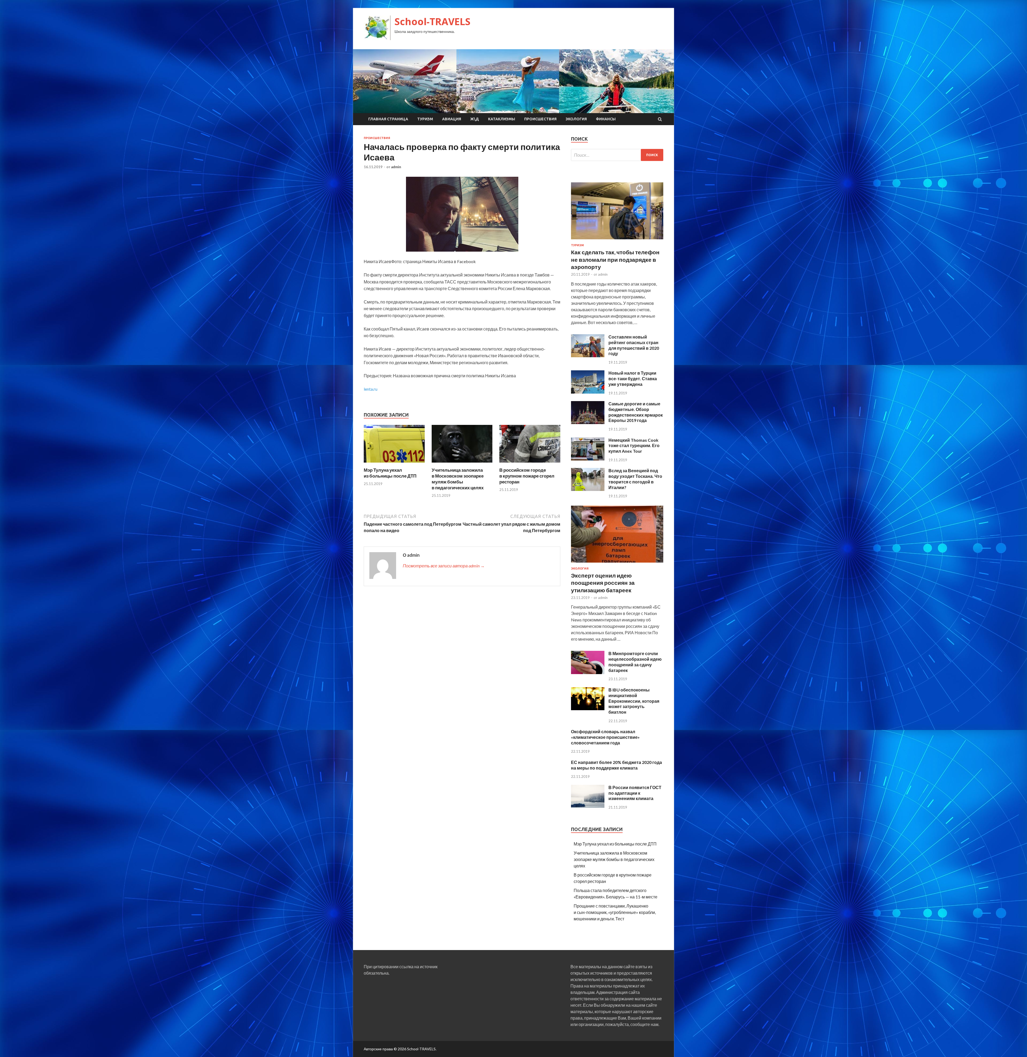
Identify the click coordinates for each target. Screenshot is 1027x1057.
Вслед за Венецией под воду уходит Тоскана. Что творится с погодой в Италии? (635, 479)
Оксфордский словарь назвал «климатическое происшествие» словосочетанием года (605, 737)
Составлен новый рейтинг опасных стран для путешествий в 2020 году (633, 345)
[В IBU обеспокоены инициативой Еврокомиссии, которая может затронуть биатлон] (587, 708)
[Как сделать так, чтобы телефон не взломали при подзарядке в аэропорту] (617, 240)
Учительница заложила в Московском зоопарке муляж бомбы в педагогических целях (458, 478)
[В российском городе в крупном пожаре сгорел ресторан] (529, 463)
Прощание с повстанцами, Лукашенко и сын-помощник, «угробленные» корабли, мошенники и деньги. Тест (615, 912)
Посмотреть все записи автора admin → (444, 565)
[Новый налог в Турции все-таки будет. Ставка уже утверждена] (587, 391)
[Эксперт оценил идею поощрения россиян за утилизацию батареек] (617, 563)
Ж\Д (474, 119)
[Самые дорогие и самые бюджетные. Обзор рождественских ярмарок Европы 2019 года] (587, 422)
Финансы (606, 119)
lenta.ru (370, 388)
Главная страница (388, 119)
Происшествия (540, 119)
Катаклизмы (501, 119)
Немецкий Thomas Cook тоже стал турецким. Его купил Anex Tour (634, 445)
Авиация (451, 119)
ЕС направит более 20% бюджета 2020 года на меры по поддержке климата (616, 765)
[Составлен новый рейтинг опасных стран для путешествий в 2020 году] (587, 355)
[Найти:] (617, 155)
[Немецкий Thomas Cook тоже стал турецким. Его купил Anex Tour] (587, 458)
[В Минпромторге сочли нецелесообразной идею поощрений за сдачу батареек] (587, 672)
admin (396, 167)
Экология (576, 119)
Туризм (425, 119)
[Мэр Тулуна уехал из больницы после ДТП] (394, 463)
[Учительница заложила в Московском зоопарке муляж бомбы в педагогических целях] (462, 463)
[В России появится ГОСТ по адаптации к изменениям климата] (587, 806)
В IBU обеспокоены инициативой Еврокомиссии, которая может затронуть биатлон (633, 700)
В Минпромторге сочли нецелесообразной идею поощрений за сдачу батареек (635, 661)
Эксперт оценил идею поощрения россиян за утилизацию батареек (603, 582)
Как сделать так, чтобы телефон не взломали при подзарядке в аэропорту (615, 259)
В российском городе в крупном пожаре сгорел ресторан (526, 476)
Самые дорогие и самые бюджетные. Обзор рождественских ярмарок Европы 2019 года (635, 412)
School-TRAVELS (432, 21)
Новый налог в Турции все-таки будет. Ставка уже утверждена (632, 378)
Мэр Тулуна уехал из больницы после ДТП (390, 473)
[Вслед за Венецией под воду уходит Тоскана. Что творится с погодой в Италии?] (587, 489)
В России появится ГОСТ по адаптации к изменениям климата (634, 793)
